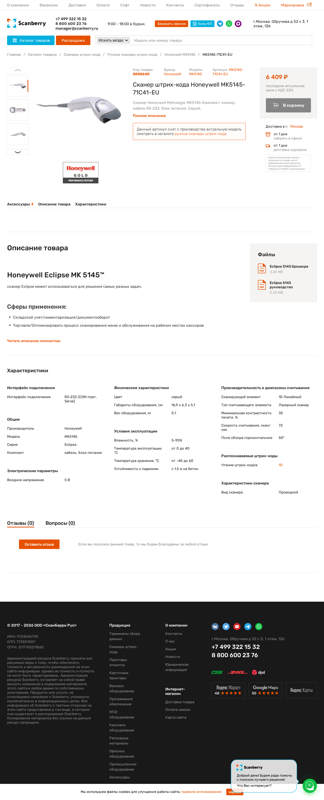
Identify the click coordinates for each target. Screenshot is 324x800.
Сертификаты (207, 5)
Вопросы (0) (60, 523)
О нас (170, 641)
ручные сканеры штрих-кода (201, 133)
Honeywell (172, 74)
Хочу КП (205, 24)
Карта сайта (175, 717)
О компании (18, 5)
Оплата (103, 5)
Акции (170, 649)
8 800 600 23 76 (71, 23)
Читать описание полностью (33, 341)
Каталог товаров (42, 54)
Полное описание (149, 116)
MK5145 (195, 74)
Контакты (175, 5)
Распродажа (73, 40)
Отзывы (237, 5)
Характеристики (90, 204)
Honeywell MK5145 (179, 54)
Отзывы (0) (20, 523)
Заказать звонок (171, 24)
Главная (14, 54)
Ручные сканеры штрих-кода (132, 54)
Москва (296, 126)
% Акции (262, 5)
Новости (148, 5)
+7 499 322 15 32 (71, 19)
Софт (125, 5)
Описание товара (54, 204)
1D (280, 465)
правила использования (201, 792)
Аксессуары (20, 204)
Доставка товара (179, 702)
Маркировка (293, 5)
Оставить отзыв (39, 544)
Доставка (77, 5)
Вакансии (49, 5)
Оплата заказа (177, 709)
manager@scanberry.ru (77, 28)
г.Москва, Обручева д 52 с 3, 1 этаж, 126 (280, 23)
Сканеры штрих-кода (82, 54)
